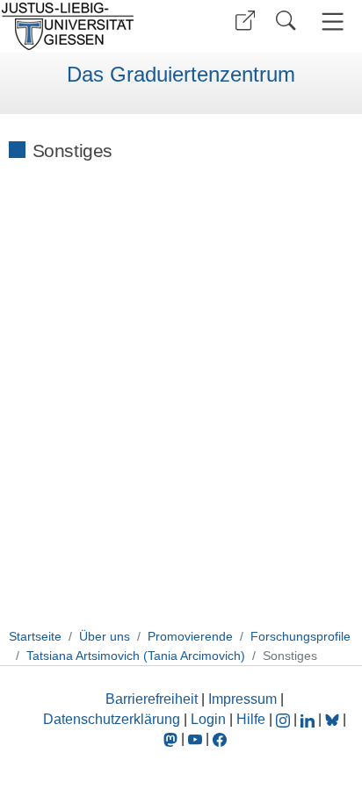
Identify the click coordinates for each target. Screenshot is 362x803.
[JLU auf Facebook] (220, 738)
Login (210, 719)
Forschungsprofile (300, 636)
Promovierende (190, 636)
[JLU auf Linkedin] (309, 719)
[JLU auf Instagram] (284, 719)
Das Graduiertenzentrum (181, 74)
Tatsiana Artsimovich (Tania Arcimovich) (135, 656)
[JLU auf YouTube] (195, 738)
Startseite (35, 636)
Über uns (104, 636)
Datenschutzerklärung (111, 719)
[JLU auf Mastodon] (172, 738)
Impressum (242, 699)
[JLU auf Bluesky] (334, 719)
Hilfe (250, 719)
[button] (245, 20)
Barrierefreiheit (151, 699)
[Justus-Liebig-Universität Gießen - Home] (88, 26)
